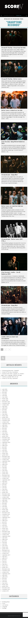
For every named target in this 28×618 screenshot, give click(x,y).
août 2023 (4, 444)
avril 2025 (4, 412)
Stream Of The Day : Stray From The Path (13, 48)
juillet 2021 (4, 483)
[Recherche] (27, 15)
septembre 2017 (6, 555)
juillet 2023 (4, 445)
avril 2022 (4, 469)
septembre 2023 (6, 442)
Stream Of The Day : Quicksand (9, 378)
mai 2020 (4, 505)
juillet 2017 (4, 558)
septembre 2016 (6, 573)
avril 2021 (4, 487)
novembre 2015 (6, 589)
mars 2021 (4, 489)
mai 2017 (4, 561)
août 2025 (4, 406)
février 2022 (5, 472)
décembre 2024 (6, 419)
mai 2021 (4, 486)
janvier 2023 (5, 455)
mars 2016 (4, 583)
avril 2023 (4, 450)
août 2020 (4, 500)
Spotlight (4, 608)
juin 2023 (4, 447)
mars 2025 (4, 414)
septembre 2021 (6, 480)
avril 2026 (4, 395)
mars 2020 (4, 508)
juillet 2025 (4, 408)
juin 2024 (4, 428)
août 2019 (4, 519)
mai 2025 (4, 411)
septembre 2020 (6, 498)
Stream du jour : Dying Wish (9, 175)
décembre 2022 (6, 456)
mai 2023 (4, 448)
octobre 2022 (5, 459)
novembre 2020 (6, 495)
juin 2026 (4, 392)
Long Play (4, 606)
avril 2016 (4, 581)
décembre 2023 (6, 437)
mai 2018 (4, 542)
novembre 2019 (6, 514)
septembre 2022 (6, 461)
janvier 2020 (5, 511)
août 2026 (4, 389)
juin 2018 (4, 541)
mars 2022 (4, 470)
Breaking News (6, 602)
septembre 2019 (6, 517)
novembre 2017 (6, 552)
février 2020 (5, 509)
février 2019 (5, 528)
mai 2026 (4, 394)
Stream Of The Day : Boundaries (10, 372)
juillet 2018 (4, 539)
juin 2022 (4, 466)
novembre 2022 (6, 458)
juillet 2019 (4, 520)
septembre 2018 (6, 536)
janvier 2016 (5, 586)
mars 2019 (4, 527)
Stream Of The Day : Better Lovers (11, 79)
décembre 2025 (6, 401)
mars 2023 (4, 451)
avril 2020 (4, 506)
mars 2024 (4, 433)
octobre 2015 (5, 591)
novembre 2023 (6, 439)
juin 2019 (4, 522)
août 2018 (4, 537)
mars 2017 (4, 564)
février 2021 (5, 491)
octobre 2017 (5, 553)
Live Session (5, 605)
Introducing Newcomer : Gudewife (10, 370)
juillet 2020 (4, 502)
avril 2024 (4, 431)
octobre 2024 (5, 422)
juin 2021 (4, 484)
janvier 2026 (5, 400)
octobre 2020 (5, 497)
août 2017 (4, 556)
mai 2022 (4, 467)
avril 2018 (4, 544)
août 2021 (4, 481)
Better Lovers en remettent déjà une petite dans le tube (12, 207)
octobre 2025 (5, 405)
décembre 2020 (6, 494)
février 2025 (5, 415)
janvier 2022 (5, 473)
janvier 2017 (5, 567)
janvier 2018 (5, 548)
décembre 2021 (6, 475)
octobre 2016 (5, 572)
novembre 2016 (6, 570)
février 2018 (5, 547)
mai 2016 (4, 580)
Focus (3, 603)
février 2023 (5, 453)
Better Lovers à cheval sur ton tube (11, 110)
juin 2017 (4, 559)
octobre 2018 (5, 534)
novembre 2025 (6, 403)
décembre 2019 (6, 512)
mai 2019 (4, 523)
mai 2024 (4, 430)
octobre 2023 (5, 441)
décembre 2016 (6, 569)
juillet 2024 (4, 426)
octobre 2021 (5, 478)
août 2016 (4, 575)
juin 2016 (4, 578)
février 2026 (5, 398)
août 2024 (4, 425)
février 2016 (5, 584)
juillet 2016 (4, 577)
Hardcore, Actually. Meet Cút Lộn (10, 376)
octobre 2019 (5, 516)
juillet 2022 (4, 464)
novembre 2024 (6, 420)
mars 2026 (4, 397)
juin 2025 (4, 409)
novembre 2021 (6, 476)
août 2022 (4, 462)
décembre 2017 (6, 550)
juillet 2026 (4, 390)
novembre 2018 (6, 533)
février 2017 (5, 566)
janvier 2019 (5, 530)
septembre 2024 (6, 423)
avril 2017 (4, 562)
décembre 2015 (6, 588)
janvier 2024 (5, 436)
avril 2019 (4, 525)
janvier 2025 (5, 417)
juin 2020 (4, 503)
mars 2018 (4, 545)
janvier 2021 (5, 492)
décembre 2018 (6, 531)
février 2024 (5, 434)
